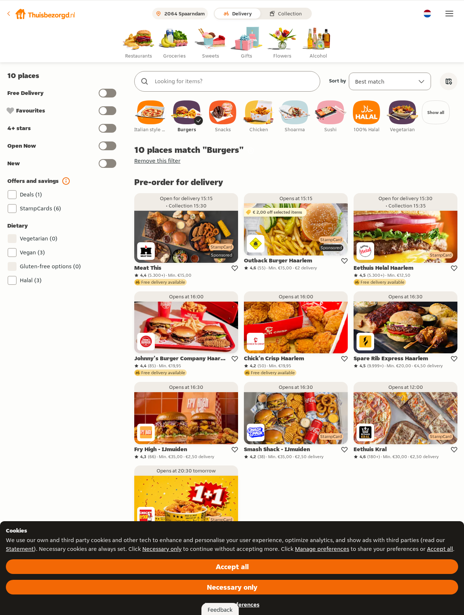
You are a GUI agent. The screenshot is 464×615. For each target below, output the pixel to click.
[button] (41, 13)
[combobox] (234, 81)
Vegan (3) (32, 252)
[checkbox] (150, 116)
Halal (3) (31, 280)
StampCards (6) (40, 208)
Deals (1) (31, 194)
